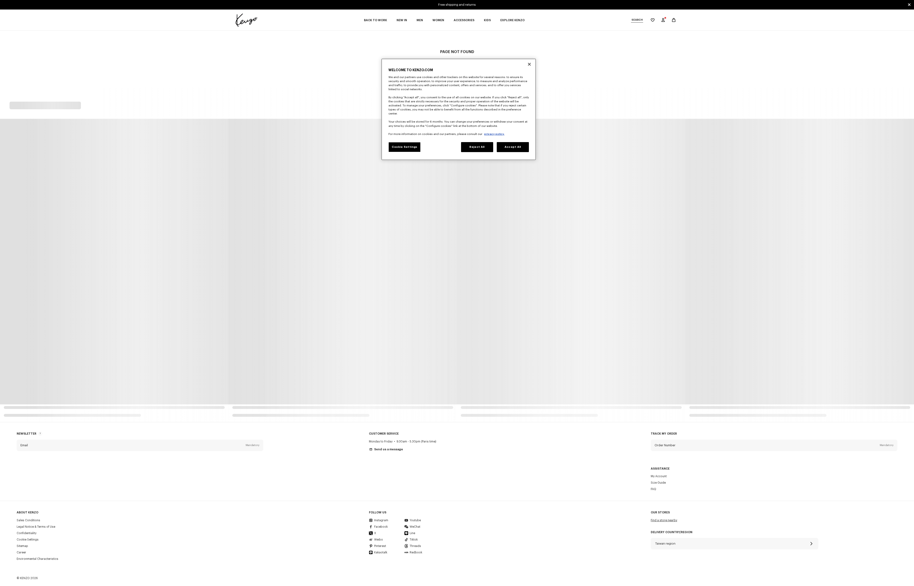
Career (21, 552)
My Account (659, 476)
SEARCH (637, 20)
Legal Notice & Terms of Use (36, 526)
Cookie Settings (28, 539)
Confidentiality (26, 533)
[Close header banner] (909, 5)
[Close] (529, 64)
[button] (140, 445)
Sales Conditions (28, 520)
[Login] (663, 20)
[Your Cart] (673, 20)
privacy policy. (494, 134)
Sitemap (22, 546)
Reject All (477, 147)
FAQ (653, 489)
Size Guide (658, 482)
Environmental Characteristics (37, 558)
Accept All (513, 147)
